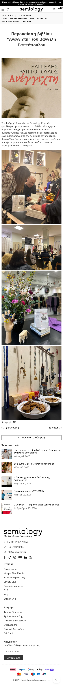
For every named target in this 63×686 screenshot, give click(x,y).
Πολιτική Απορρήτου (14, 629)
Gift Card (8, 633)
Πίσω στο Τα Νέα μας (32, 437)
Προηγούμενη (12, 427)
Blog (6, 594)
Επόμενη (53, 427)
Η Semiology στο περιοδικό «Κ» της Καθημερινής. (32, 478)
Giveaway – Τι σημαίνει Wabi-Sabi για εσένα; (36, 504)
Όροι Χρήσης (10, 625)
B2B (6, 590)
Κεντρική (7, 15)
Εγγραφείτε (13, 657)
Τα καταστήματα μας (14, 577)
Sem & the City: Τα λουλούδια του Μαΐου (34, 463)
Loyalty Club (10, 582)
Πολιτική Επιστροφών (15, 620)
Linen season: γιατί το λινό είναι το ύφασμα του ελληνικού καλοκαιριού (37, 451)
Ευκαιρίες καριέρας (14, 586)
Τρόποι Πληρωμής (13, 612)
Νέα (15, 422)
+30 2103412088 (15, 547)
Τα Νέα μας (24, 15)
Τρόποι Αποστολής (13, 616)
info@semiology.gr (16, 552)
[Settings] (54, 9)
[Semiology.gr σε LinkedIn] (25, 557)
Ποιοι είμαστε (10, 569)
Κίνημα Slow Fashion (14, 573)
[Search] (8, 9)
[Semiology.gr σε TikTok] (9, 557)
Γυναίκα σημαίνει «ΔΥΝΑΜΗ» (29, 491)
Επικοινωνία (10, 598)
